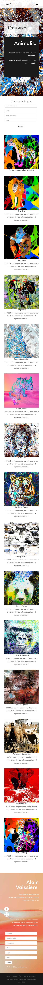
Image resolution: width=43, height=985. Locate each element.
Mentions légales (12, 979)
